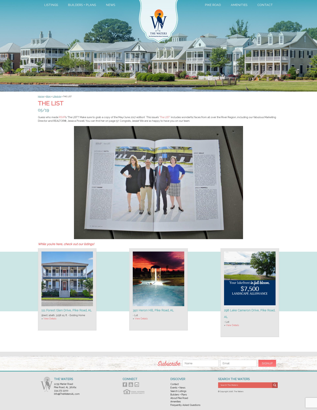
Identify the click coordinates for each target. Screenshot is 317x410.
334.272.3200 (61, 390)
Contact (265, 5)
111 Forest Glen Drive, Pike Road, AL (66, 310)
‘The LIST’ (164, 117)
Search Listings (178, 391)
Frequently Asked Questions (185, 405)
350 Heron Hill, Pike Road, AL (153, 310)
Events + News (177, 387)
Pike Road (213, 5)
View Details (49, 318)
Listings (51, 5)
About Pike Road (179, 398)
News (110, 5)
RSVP (62, 117)
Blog (48, 96)
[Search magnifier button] (275, 385)
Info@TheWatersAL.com (67, 394)
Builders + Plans (82, 5)
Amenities (239, 5)
